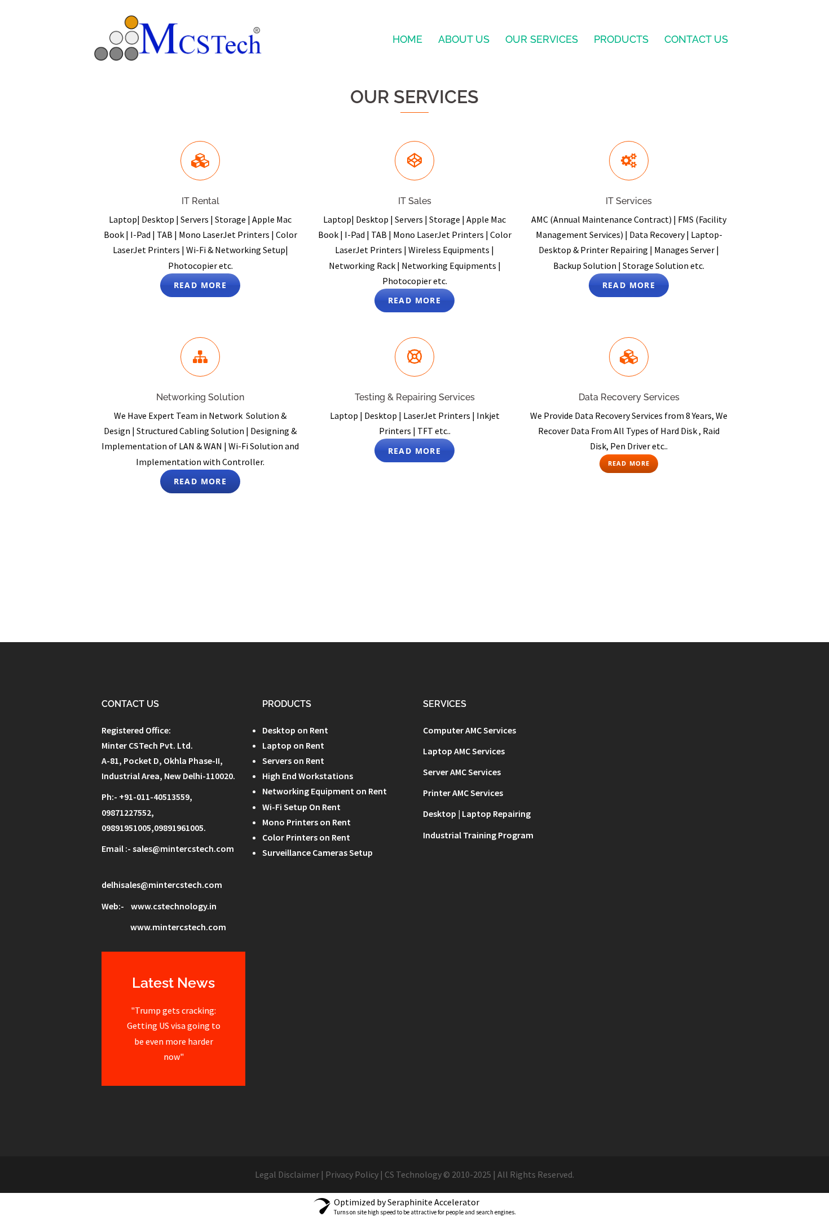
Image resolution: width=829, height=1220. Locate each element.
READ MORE (200, 285)
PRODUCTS (621, 39)
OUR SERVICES (541, 39)
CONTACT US (696, 39)
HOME (407, 39)
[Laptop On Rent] (177, 38)
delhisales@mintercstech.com (162, 884)
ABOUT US (464, 39)
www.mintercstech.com (178, 926)
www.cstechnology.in (174, 906)
